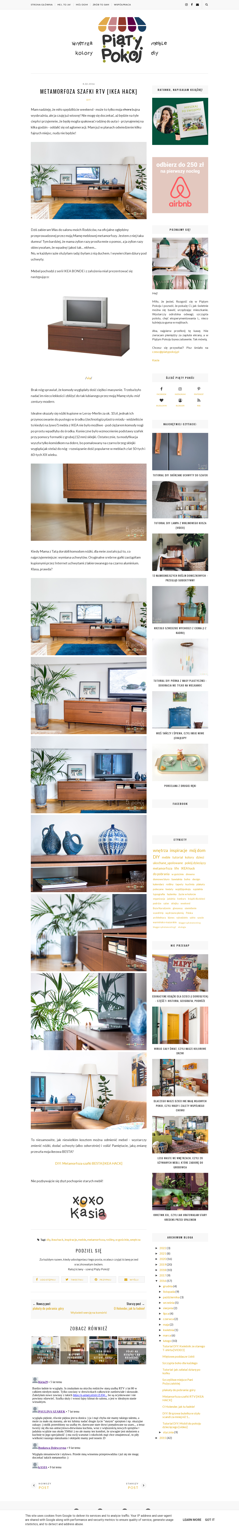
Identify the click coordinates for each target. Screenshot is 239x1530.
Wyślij (134, 1279)
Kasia (155, 360)
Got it (210, 1520)
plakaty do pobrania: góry (178, 1390)
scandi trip (158, 913)
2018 (163, 1270)
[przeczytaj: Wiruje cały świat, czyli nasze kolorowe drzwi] (180, 1043)
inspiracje (71, 1239)
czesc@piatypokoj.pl (165, 351)
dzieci (200, 857)
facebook (161, 394)
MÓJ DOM (82, 4)
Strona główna (42, 4)
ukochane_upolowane (168, 863)
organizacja (159, 898)
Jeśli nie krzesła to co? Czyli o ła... (45, 1356)
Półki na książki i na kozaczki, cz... (132, 1356)
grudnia (168, 1286)
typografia (159, 894)
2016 (163, 1280)
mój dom (197, 850)
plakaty (200, 884)
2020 (163, 1259)
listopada (169, 1291)
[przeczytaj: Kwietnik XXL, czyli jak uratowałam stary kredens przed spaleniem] (180, 1209)
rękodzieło (182, 917)
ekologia (182, 927)
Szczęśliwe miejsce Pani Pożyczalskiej (177, 1381)
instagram (180, 394)
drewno (190, 874)
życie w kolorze (187, 894)
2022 (163, 1248)
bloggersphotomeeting (190, 923)
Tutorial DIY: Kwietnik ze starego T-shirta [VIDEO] (183, 1347)
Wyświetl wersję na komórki (89, 1312)
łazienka (171, 894)
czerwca (168, 1319)
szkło (192, 917)
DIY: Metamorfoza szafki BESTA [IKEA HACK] (88, 1163)
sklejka (175, 903)
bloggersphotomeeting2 (164, 927)
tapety (179, 884)
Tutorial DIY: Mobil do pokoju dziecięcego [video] (181, 1425)
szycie (200, 917)
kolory (189, 857)
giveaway (178, 908)
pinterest (199, 394)
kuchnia (189, 884)
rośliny (110, 1239)
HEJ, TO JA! (64, 4)
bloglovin (161, 405)
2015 (163, 1437)
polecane (158, 889)
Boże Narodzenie (162, 908)
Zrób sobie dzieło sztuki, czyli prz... (103, 1356)
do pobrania (161, 874)
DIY (88, 100)
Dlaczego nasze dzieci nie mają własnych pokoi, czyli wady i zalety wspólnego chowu (180, 1105)
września (169, 1302)
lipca (166, 1313)
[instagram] (185, 4)
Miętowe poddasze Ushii (74, 1357)
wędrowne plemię (174, 913)
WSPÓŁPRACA (122, 4)
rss (198, 405)
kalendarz (158, 884)
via (89, 378)
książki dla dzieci (196, 898)
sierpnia (168, 1308)
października (171, 1297)
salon (166, 903)
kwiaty (169, 889)
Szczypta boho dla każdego (180, 1363)
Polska (189, 913)
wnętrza (135, 1239)
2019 (163, 1264)
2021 (163, 1253)
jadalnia (171, 898)
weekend (185, 903)
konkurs (181, 898)
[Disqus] (89, 1422)
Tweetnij (77, 1279)
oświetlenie (190, 908)
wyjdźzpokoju (183, 889)
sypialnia (198, 889)
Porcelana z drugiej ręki (180, 786)
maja (166, 1324)
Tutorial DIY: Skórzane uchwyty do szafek (180, 475)
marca (167, 1335)
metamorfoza (96, 1239)
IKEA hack (57, 1239)
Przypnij (105, 1279)
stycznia (168, 1432)
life (176, 868)
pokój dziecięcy (195, 863)
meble (82, 1239)
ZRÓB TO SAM (101, 4)
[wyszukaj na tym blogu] (206, 4)
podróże (157, 903)
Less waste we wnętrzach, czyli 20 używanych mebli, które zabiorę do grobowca (180, 1162)
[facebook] (190, 4)
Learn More (192, 1520)
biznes (171, 917)
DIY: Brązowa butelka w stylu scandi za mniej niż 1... (181, 1415)
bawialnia (177, 879)
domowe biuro (161, 879)
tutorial (177, 857)
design (196, 879)
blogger (180, 405)
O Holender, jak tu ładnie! (178, 1406)
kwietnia (169, 1330)
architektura (159, 917)
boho (187, 879)
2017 (163, 1275)
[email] (196, 4)
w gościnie (122, 1239)
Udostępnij (48, 1279)
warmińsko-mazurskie (165, 922)
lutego (167, 1340)
